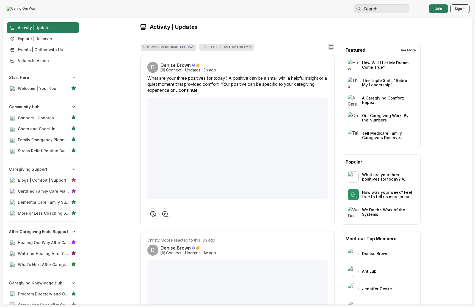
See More (408, 50)
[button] (21, 8)
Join (438, 9)
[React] (153, 214)
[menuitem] (43, 83)
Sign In (460, 9)
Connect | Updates (183, 70)
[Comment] (164, 213)
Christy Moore (160, 240)
